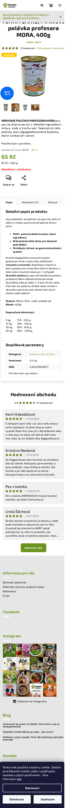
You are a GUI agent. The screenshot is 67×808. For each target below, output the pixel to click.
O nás (6, 595)
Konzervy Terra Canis (42, 354)
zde (19, 779)
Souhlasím (48, 799)
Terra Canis (33, 42)
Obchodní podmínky (15, 582)
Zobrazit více (33, 547)
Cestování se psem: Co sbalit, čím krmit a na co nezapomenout (31, 725)
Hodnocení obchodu (33, 394)
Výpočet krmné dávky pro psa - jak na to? (28, 732)
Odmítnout (16, 799)
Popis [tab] (9, 202)
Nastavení (32, 788)
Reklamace (9, 591)
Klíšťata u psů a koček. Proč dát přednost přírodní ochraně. (33, 738)
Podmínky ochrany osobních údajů (23, 586)
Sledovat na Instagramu (32, 701)
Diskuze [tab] (52, 202)
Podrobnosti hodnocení (51, 48)
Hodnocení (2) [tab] (30, 202)
